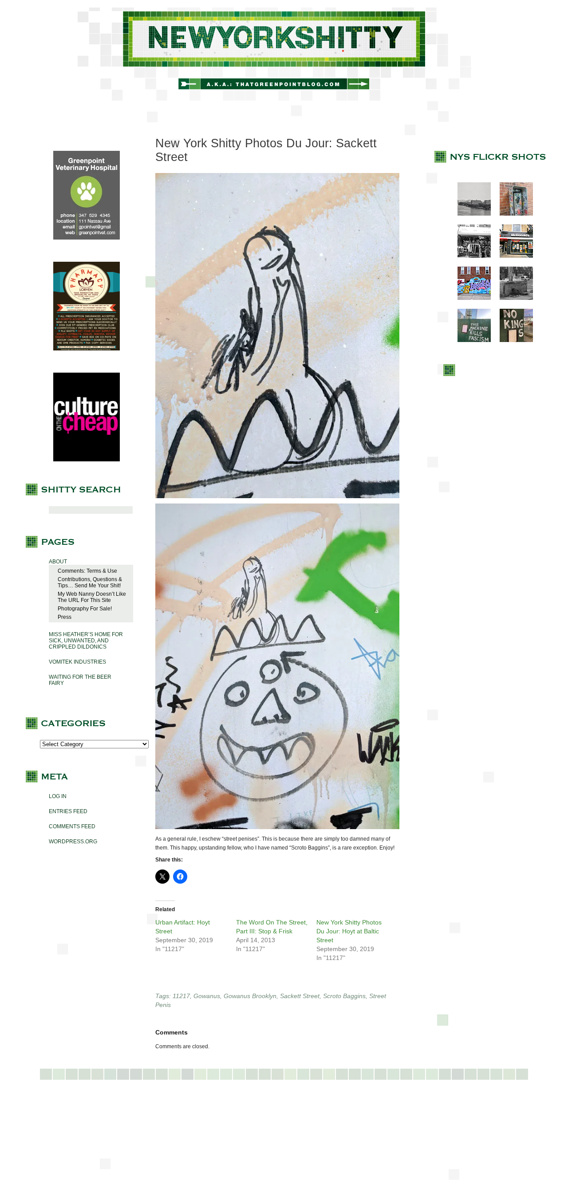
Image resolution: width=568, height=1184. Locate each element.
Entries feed (68, 811)
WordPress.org (73, 841)
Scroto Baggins (344, 995)
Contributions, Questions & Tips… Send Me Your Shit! (90, 582)
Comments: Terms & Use (87, 571)
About (58, 562)
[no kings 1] (512, 340)
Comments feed (72, 826)
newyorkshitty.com (284, 54)
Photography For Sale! (85, 609)
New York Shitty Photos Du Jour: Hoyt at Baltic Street (349, 931)
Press (64, 617)
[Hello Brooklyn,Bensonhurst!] (470, 298)
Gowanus (206, 995)
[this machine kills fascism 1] (470, 340)
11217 (181, 995)
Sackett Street (300, 995)
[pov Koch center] (470, 214)
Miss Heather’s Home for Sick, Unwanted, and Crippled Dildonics (86, 640)
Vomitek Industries (77, 662)
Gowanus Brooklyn (250, 995)
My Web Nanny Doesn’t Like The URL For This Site (92, 597)
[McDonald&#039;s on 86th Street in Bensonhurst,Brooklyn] (512, 256)
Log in (58, 796)
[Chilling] (512, 298)
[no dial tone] (512, 214)
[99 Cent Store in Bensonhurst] (470, 256)
